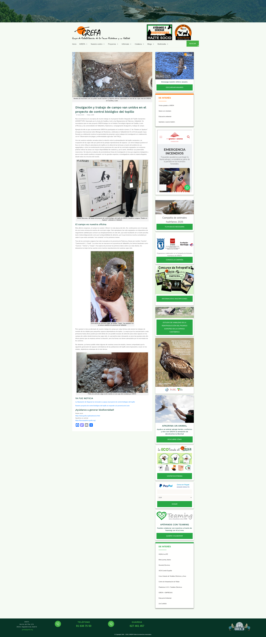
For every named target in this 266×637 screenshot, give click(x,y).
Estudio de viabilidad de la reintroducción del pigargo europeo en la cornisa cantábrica (174, 327)
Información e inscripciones (174, 299)
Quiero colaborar (174, 536)
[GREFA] (101, 33)
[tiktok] (242, 17)
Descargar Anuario (174, 87)
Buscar (192, 43)
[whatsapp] (257, 17)
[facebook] (227, 17)
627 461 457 (137, 625)
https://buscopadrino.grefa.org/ (85, 420)
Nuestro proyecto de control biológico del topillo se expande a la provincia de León (102, 405)
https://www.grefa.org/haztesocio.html (87, 416)
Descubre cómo (174, 439)
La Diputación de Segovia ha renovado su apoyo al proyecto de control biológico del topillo (105, 402)
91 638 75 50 (83, 625)
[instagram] (237, 17)
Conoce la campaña (174, 260)
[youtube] (247, 17)
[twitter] (232, 17)
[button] (83, 44)
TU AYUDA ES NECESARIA (174, 227)
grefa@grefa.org (27, 629)
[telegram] (262, 17)
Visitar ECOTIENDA (174, 476)
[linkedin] (252, 17)
